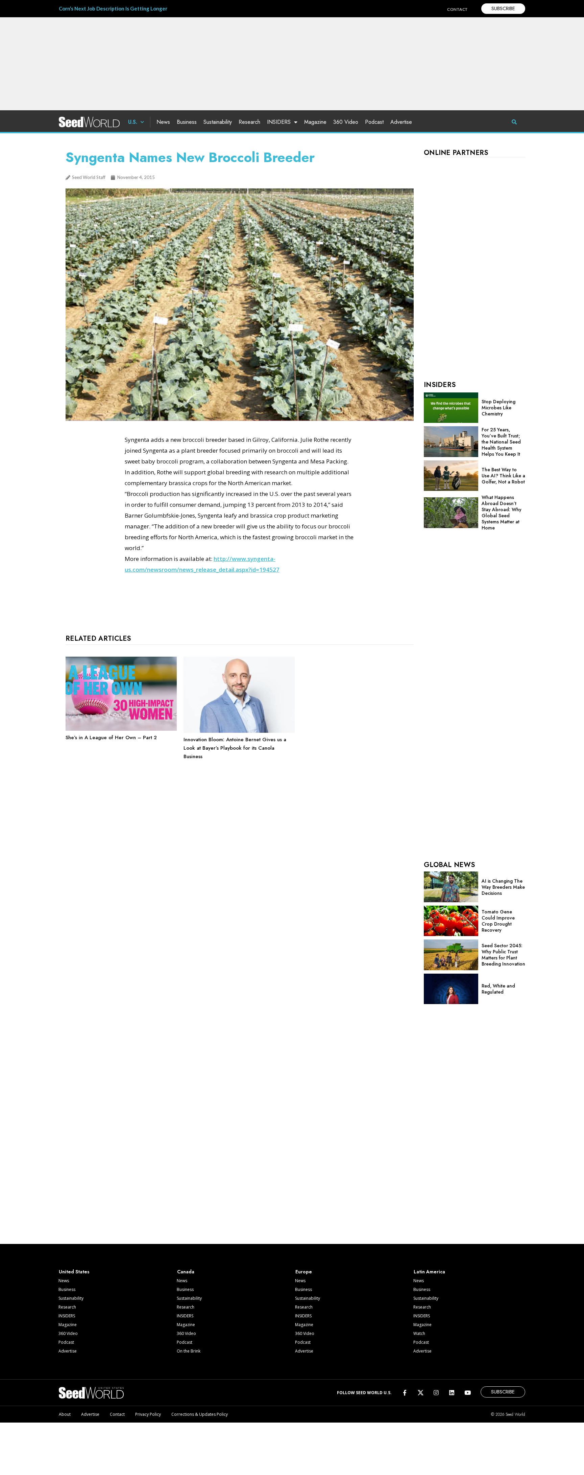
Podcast (374, 122)
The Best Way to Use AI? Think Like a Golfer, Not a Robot (503, 475)
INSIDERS (279, 122)
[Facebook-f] (404, 1392)
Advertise (401, 122)
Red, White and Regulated (498, 988)
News (163, 122)
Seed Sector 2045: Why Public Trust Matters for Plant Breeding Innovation (503, 954)
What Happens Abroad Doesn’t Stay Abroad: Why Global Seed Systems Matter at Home (501, 512)
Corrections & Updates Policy (199, 1414)
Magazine (315, 122)
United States (74, 1271)
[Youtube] (467, 1392)
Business (187, 122)
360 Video (345, 122)
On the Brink (188, 1351)
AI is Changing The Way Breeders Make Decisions (503, 887)
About (65, 1414)
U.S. (132, 122)
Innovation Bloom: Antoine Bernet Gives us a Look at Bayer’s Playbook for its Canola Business (235, 748)
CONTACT (457, 9)
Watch (419, 1333)
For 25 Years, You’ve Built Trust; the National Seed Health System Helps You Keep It (501, 441)
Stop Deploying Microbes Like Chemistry (498, 407)
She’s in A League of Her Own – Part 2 (111, 737)
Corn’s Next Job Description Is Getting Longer (113, 8)
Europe (303, 1271)
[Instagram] (436, 1392)
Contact (117, 1414)
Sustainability (217, 122)
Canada (185, 1271)
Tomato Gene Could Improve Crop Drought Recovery (498, 920)
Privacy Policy (148, 1414)
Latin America (429, 1271)
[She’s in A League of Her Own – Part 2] (121, 729)
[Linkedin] (451, 1392)
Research (249, 122)
